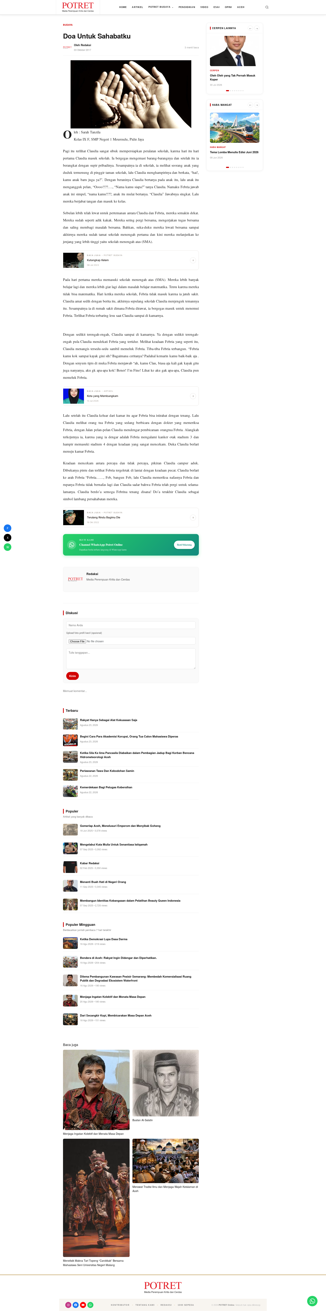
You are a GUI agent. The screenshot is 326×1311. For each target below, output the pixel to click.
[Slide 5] (236, 90)
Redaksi (86, 45)
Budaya (68, 24)
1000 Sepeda (186, 1305)
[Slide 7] (240, 90)
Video (204, 7)
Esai (217, 7)
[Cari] (267, 7)
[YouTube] (83, 1305)
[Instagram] (68, 1305)
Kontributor (120, 1305)
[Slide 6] (238, 90)
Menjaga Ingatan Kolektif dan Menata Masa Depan (93, 1134)
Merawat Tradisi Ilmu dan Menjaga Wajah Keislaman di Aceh (165, 1189)
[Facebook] (76, 1305)
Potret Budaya (161, 7)
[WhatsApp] (90, 1305)
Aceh (241, 7)
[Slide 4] (234, 90)
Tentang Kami (145, 1305)
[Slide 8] (243, 90)
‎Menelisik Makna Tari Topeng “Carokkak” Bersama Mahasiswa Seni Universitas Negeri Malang (93, 1263)
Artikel (137, 7)
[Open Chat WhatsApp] (312, 1301)
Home (123, 7)
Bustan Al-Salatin (142, 1120)
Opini (228, 7)
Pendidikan (187, 7)
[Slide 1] (227, 90)
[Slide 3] (232, 90)
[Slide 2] (230, 90)
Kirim (72, 676)
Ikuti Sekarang (184, 544)
